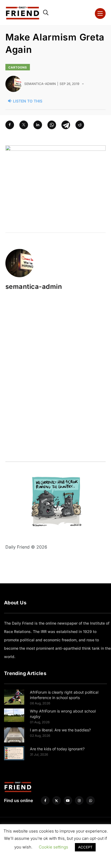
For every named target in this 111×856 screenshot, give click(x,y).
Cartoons (17, 67)
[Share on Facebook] (9, 125)
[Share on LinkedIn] (37, 125)
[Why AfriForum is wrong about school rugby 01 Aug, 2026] (14, 715)
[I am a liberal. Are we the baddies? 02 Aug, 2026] (14, 734)
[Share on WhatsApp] (51, 125)
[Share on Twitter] (23, 125)
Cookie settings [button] (53, 847)
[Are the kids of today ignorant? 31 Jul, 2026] (14, 753)
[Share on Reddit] (79, 125)
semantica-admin (33, 286)
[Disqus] (55, 378)
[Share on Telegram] (65, 125)
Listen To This (27, 101)
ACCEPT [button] (85, 847)
